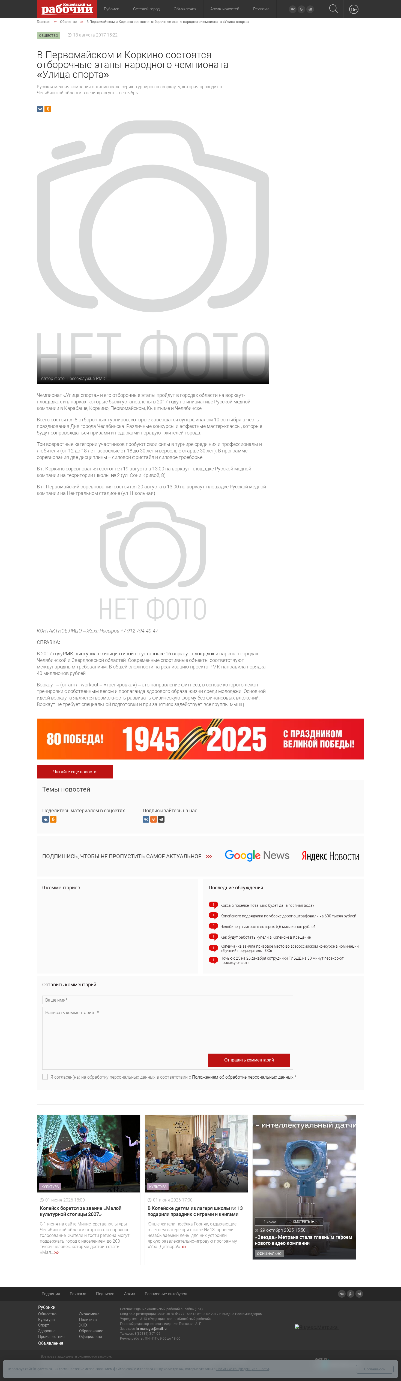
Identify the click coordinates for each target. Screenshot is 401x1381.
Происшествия (51, 1336)
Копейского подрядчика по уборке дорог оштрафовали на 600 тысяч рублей (288, 916)
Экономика (89, 1314)
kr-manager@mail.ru (151, 1329)
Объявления (185, 9)
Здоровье (46, 1331)
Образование (91, 1331)
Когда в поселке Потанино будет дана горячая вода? (267, 905)
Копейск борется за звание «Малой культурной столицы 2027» (80, 1211)
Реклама (261, 9)
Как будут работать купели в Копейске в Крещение (265, 937)
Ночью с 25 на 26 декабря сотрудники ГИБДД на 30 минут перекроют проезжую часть (282, 960)
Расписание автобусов (166, 1293)
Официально (90, 1336)
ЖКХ (83, 1325)
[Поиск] (333, 9)
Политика (88, 1320)
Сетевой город (146, 9)
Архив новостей (224, 9)
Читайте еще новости (75, 771)
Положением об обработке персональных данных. (243, 1077)
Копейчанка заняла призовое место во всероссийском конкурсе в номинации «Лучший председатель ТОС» (289, 948)
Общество (47, 1314)
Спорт (43, 1325)
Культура (46, 1320)
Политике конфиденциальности (242, 1369)
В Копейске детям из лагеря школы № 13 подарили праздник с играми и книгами (195, 1211)
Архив (129, 1293)
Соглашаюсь (374, 1369)
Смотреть (301, 1222)
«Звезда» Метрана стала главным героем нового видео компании (303, 1240)
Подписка (105, 1293)
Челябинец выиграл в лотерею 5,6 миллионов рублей (268, 926)
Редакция (51, 1293)
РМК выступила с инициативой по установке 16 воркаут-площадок (138, 653)
